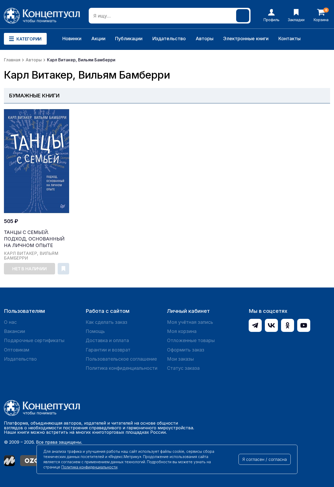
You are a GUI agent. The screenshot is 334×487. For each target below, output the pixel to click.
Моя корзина (181, 331)
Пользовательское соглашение (121, 359)
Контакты (289, 38)
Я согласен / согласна (264, 459)
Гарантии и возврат (108, 350)
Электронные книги (246, 38)
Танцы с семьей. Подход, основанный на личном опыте (34, 239)
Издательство (169, 38)
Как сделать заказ (106, 322)
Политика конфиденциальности (121, 368)
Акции (98, 38)
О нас (10, 322)
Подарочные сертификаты (34, 340)
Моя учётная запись (190, 322)
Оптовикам (16, 350)
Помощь (95, 331)
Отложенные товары (191, 340)
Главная (12, 59)
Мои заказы (180, 359)
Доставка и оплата (107, 340)
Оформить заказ (185, 350)
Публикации (128, 38)
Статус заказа (183, 368)
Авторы (204, 38)
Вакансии (14, 331)
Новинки (71, 38)
